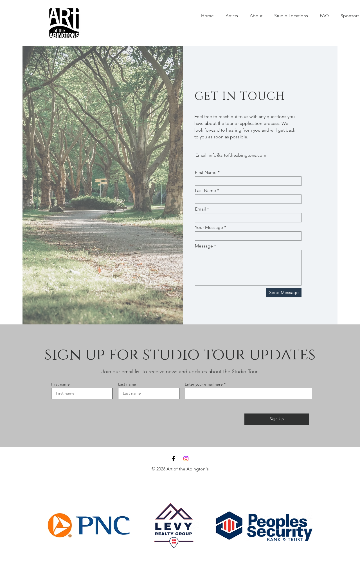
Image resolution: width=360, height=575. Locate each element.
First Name (206, 172)
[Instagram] (186, 458)
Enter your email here (204, 384)
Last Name (205, 190)
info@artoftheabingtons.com (237, 155)
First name (60, 384)
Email (200, 209)
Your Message (209, 227)
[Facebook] (173, 458)
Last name (127, 384)
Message (204, 246)
